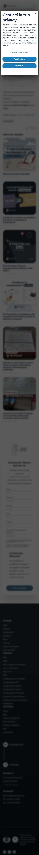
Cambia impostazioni (19, 52)
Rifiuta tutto (19, 66)
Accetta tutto (19, 59)
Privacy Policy (30, 40)
